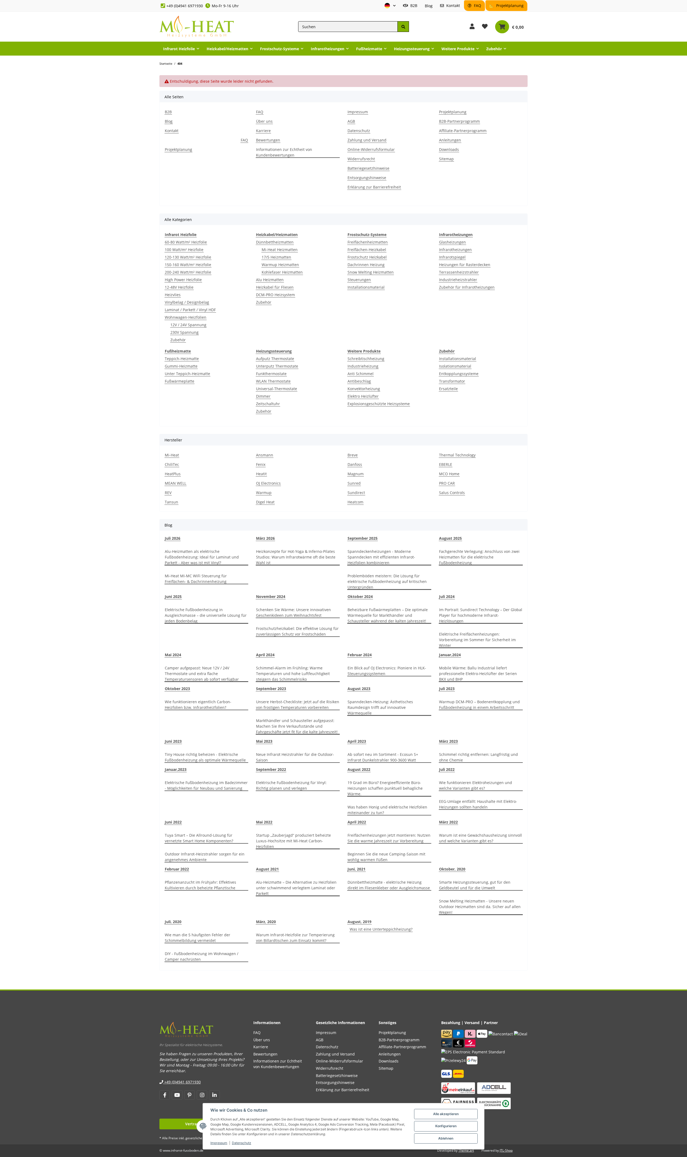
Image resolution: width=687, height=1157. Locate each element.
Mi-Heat (172, 455)
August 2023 (359, 688)
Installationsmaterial (366, 287)
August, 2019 (359, 921)
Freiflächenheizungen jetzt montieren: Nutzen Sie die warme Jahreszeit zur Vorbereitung (389, 838)
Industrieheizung (363, 366)
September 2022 (271, 769)
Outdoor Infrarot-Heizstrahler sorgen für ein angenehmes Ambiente (204, 856)
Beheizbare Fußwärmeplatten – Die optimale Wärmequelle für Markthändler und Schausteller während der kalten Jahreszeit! (388, 615)
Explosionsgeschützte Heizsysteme (379, 403)
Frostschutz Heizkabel (367, 257)
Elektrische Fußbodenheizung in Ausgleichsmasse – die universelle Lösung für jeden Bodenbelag (206, 615)
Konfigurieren (445, 1126)
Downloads (449, 149)
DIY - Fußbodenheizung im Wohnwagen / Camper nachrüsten (201, 956)
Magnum (356, 473)
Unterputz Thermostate (277, 366)
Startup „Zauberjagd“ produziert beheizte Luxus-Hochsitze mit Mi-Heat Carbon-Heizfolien (293, 841)
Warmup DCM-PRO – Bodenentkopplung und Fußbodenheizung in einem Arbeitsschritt (479, 704)
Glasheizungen (452, 242)
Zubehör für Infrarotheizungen (467, 287)
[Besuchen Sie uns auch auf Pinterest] (189, 1095)
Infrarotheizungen (455, 249)
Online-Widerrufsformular (371, 149)
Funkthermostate (271, 373)
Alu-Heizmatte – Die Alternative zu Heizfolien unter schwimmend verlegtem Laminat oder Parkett (296, 888)
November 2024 (270, 596)
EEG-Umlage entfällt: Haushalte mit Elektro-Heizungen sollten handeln (478, 804)
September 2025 (363, 538)
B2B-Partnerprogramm (459, 121)
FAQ (477, 5)
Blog (429, 5)
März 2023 (448, 741)
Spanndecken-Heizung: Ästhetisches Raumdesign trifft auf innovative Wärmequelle (380, 707)
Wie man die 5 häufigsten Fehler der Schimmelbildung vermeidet (197, 937)
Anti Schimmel (361, 373)
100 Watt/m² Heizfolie (184, 249)
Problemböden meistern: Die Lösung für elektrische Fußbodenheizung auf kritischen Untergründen (387, 581)
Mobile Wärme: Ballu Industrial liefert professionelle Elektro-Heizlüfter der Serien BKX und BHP (478, 673)
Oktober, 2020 (452, 869)
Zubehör (178, 339)
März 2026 (265, 538)
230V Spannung (184, 332)
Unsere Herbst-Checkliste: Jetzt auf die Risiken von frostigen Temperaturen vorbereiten (297, 704)
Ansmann (264, 455)
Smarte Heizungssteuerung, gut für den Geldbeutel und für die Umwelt (474, 885)
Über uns (264, 121)
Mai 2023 (264, 741)
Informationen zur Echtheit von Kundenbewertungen (284, 152)
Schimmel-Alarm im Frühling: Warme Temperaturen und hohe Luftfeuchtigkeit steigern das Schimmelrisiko (293, 673)
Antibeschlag (359, 381)
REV (168, 492)
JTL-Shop (506, 1150)
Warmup (264, 492)
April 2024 (265, 654)
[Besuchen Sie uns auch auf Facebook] (164, 1095)
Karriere (263, 130)
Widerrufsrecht (361, 158)
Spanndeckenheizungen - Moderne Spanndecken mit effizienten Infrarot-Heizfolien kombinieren (381, 557)
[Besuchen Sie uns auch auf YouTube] (177, 1095)
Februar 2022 (177, 869)
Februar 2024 (360, 654)
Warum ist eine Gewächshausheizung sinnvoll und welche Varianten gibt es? (480, 838)
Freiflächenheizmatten (368, 242)
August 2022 (359, 769)
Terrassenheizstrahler (459, 272)
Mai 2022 (264, 822)
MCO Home (449, 473)
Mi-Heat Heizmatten (280, 249)
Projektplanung (509, 5)
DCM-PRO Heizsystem (275, 294)
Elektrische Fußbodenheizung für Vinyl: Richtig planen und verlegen (291, 785)
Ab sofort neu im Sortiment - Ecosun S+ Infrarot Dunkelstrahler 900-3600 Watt (383, 757)
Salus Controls (452, 492)
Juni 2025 (173, 596)
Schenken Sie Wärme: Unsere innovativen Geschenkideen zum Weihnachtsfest (293, 612)
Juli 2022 (447, 769)
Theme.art (466, 1150)
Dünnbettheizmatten (275, 242)
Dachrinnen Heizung (366, 264)
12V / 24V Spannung (188, 324)
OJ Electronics (268, 483)
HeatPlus (173, 473)
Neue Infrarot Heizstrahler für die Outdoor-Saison (295, 757)
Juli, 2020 (173, 921)
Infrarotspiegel (452, 257)
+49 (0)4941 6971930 (184, 5)
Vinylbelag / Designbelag (187, 302)
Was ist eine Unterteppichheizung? (381, 929)
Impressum (218, 1143)
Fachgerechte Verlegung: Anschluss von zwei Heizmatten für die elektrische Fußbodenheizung (479, 557)
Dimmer (263, 396)
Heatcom (355, 502)
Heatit (261, 473)
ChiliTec (172, 464)
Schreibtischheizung (366, 358)
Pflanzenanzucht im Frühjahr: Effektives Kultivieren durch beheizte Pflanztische (200, 885)
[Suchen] (403, 26)
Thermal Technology (457, 455)
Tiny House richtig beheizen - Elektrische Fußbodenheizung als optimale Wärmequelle (205, 757)
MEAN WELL (175, 483)
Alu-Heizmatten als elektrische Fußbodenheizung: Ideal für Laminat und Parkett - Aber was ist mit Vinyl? (202, 557)
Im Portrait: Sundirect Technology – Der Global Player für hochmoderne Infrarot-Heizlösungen (480, 615)
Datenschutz (241, 1143)
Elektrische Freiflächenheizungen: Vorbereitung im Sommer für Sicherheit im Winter (477, 640)
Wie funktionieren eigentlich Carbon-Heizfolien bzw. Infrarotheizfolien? (198, 704)
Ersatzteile (448, 388)
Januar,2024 (450, 654)
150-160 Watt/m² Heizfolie (188, 264)
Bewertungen (268, 140)
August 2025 (450, 538)
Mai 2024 (173, 654)
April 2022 (357, 822)
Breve (353, 455)
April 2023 (357, 741)
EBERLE (445, 464)
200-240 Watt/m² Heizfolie (188, 272)
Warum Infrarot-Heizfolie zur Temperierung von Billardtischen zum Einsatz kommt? (295, 937)
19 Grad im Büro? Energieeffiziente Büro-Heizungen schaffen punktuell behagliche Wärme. (385, 788)
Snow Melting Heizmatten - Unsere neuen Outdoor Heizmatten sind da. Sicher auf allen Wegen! (480, 906)
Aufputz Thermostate (275, 358)
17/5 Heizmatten (276, 257)
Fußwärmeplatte (179, 381)
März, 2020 (266, 921)
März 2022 (448, 822)
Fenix (260, 464)
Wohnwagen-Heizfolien (185, 317)
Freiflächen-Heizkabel (367, 249)
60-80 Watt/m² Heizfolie (186, 242)
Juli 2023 (447, 688)
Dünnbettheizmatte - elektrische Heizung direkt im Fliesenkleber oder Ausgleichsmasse (389, 885)
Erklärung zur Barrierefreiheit (374, 187)
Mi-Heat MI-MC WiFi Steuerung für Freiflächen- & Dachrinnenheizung (196, 578)
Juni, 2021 (357, 869)
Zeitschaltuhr (268, 403)
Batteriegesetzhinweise (368, 168)
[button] (390, 6)
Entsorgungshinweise (367, 177)
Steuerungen (359, 279)
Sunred (354, 483)
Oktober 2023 (177, 688)
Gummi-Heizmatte (181, 366)
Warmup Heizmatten (280, 264)
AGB (351, 121)
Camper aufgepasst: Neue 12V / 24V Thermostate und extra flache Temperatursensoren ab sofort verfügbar (202, 673)
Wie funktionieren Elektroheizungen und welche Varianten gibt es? (475, 785)
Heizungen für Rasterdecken (464, 264)
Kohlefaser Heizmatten (282, 272)
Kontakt (452, 5)
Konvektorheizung (364, 388)
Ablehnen (445, 1138)
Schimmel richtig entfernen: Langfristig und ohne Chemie (478, 757)
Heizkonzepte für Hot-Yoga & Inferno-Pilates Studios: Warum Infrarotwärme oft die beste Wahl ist (295, 557)
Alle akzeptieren (446, 1114)
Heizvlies (173, 294)
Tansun (171, 502)
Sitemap (446, 158)
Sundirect (356, 492)
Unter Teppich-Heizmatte (187, 373)
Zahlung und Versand (367, 140)
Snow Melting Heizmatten (371, 272)
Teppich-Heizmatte (182, 358)
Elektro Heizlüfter (363, 396)
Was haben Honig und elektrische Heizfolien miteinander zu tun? (387, 809)
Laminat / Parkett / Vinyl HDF (190, 309)
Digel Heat (265, 502)
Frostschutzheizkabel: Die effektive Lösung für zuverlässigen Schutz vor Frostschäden (297, 631)
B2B (413, 5)
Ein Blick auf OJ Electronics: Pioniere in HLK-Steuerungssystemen (387, 670)
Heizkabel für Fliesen (275, 287)
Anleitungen (450, 140)
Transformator (452, 381)
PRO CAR (447, 483)
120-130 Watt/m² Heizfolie (188, 257)
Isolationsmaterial (455, 366)
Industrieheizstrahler (458, 279)
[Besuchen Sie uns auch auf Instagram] (202, 1095)
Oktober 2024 (360, 596)
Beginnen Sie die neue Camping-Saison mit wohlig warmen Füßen (386, 856)
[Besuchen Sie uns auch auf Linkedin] (214, 1095)
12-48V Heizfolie (179, 287)
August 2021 (267, 869)
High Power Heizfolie (183, 279)
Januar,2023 (176, 769)
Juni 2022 (173, 822)
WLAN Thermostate (273, 381)
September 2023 (271, 688)
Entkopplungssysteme (458, 373)
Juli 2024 (447, 596)
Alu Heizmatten (270, 279)
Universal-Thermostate (276, 388)
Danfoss (355, 464)
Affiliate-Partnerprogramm (463, 130)
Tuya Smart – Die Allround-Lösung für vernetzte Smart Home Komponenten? (199, 838)
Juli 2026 (172, 538)
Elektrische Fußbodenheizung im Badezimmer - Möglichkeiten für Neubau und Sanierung (206, 785)
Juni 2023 (173, 741)
